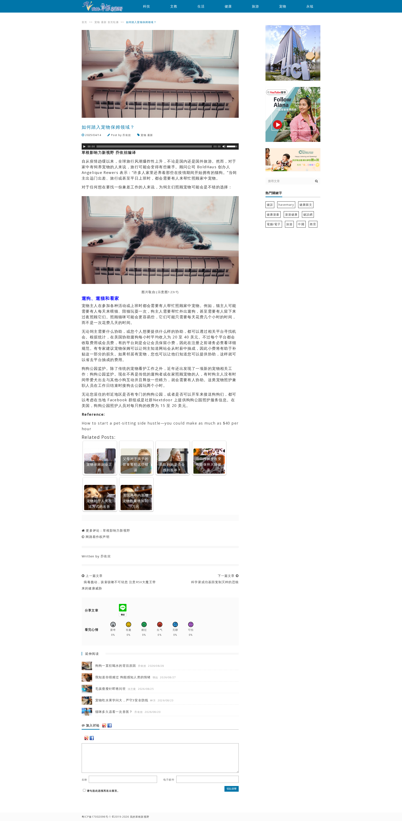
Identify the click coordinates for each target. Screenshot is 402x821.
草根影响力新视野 (116, 530)
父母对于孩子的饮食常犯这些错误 (135, 464)
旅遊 (289, 224)
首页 (84, 22)
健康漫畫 (273, 214)
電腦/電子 (274, 224)
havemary (286, 205)
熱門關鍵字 (273, 193)
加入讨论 (92, 725)
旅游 (255, 6)
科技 (146, 6)
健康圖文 (305, 205)
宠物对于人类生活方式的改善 (99, 504)
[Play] (84, 146)
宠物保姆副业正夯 (99, 467)
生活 (201, 6)
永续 (309, 6)
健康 (228, 6)
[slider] (232, 146)
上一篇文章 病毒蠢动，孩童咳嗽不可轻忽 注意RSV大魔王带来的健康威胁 (119, 582)
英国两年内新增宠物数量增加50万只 (135, 501)
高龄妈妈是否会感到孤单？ (172, 467)
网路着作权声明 (97, 537)
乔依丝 (126, 135)
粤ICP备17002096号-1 (96, 816)
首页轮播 (113, 22)
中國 (301, 224)
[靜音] (224, 146)
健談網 (308, 214)
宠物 (282, 6)
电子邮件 (168, 779)
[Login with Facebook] (109, 725)
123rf (172, 292)
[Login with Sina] (104, 725)
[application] (160, 146)
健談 (270, 205)
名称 (84, 779)
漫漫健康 (291, 214)
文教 (173, 6)
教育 (313, 224)
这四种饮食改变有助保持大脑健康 (208, 464)
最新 (104, 22)
